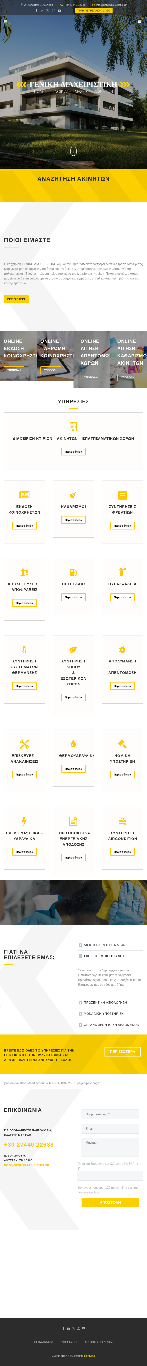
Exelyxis (89, 1355)
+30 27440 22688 (75, 4)
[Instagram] (53, 10)
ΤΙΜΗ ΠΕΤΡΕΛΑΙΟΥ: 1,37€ (93, 10)
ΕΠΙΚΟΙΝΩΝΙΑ (43, 1342)
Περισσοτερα (16, 299)
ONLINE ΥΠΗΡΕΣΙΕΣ (99, 1342)
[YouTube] (59, 10)
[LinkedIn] (42, 10)
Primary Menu (139, 21)
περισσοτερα (122, 1052)
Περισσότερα (73, 451)
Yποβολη (14, 370)
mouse (74, 151)
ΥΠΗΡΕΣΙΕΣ (69, 1342)
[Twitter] (48, 10)
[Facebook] (36, 10)
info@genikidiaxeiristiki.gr (111, 4)
